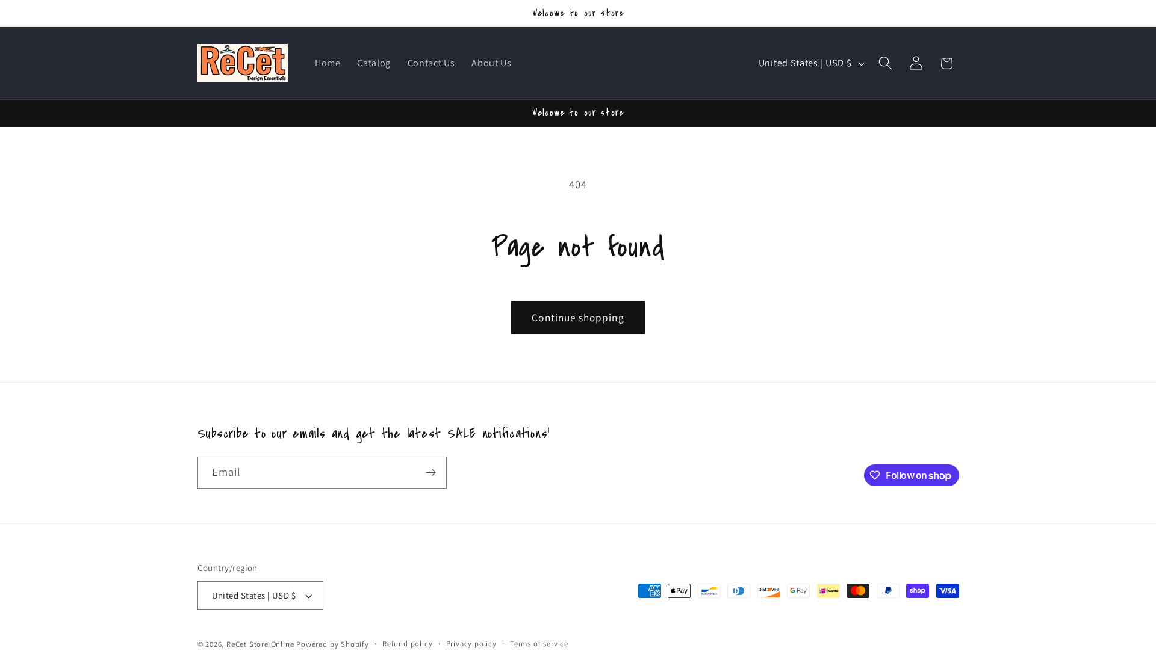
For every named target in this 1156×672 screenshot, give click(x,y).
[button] (885, 63)
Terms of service (539, 643)
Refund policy (407, 643)
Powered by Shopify (332, 644)
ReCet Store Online (260, 644)
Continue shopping (578, 317)
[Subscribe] (430, 473)
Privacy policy (471, 643)
